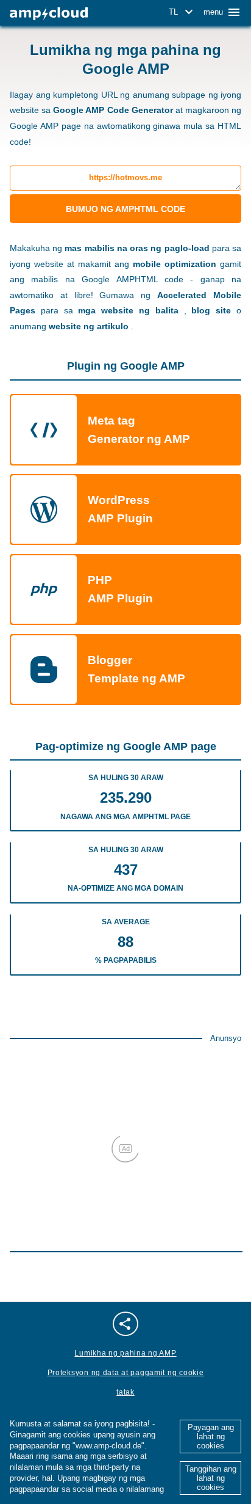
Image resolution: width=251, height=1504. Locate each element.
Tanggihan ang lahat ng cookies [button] (210, 1478)
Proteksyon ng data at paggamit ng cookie (126, 1372)
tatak (125, 1392)
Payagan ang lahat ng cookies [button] (211, 1436)
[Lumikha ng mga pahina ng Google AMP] (49, 13)
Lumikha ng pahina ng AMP (125, 1353)
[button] (183, 12)
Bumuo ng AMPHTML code (125, 209)
